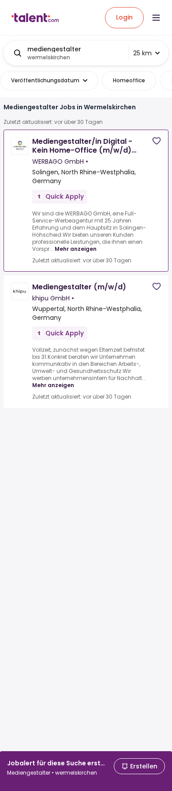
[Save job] (156, 141)
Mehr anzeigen (76, 249)
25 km (142, 53)
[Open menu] (156, 17)
